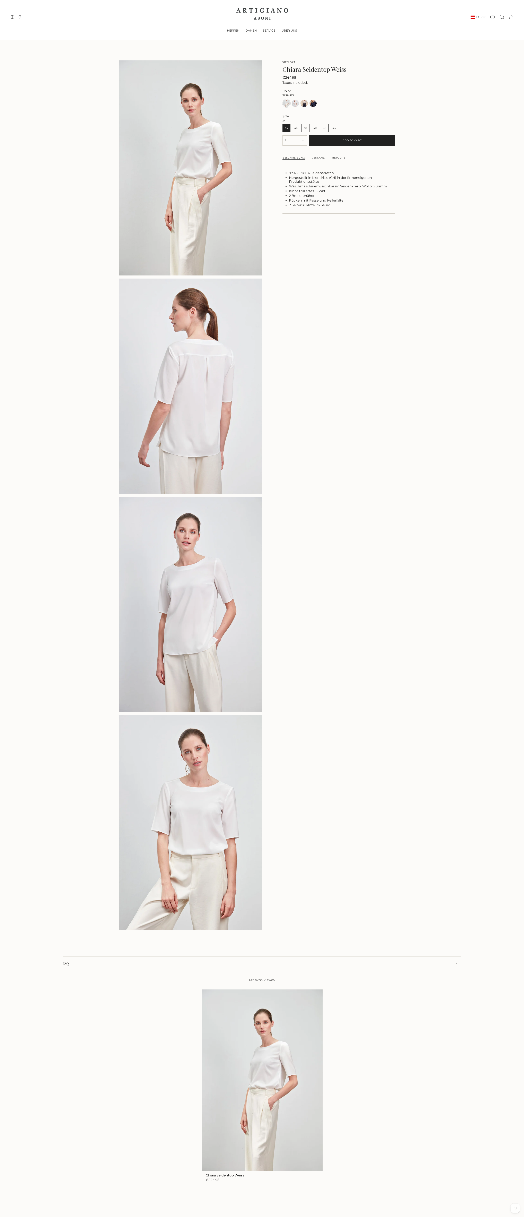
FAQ (66, 963)
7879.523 (288, 62)
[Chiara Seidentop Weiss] (262, 1080)
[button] (233, 31)
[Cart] (511, 17)
